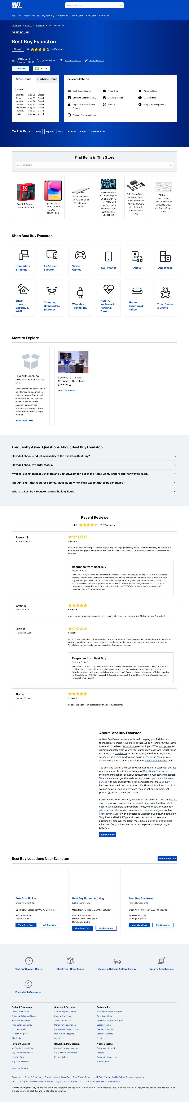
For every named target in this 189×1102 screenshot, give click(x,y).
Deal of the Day (31, 15)
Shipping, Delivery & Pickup (24, 1016)
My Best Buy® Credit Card (23, 1048)
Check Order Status (20, 1011)
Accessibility (17, 1077)
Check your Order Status (70, 968)
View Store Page (26, 925)
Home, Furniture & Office (136, 306)
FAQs (60, 131)
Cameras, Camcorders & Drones (52, 306)
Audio (137, 267)
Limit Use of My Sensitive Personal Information (32, 1081)
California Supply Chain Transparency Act (102, 1081)
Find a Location (167, 858)
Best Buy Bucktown (141, 898)
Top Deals (16, 15)
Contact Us (59, 1038)
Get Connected (66, 390)
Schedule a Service (62, 1020)
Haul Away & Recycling (64, 1034)
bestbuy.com (107, 834)
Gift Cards (91, 15)
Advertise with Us (104, 1016)
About (83, 131)
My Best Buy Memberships (55, 15)
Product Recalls (19, 1029)
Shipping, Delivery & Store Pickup (117, 968)
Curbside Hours (47, 78)
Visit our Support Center (29, 968)
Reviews (71, 131)
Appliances (165, 267)
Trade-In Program (19, 1034)
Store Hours (23, 78)
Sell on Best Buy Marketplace (109, 1011)
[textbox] (31, 401)
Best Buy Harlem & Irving (88, 898)
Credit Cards (77, 15)
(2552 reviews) (57, 49)
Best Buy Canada (20, 1068)
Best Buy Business (105, 1034)
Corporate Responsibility (108, 1057)
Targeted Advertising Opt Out (68, 1081)
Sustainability (103, 1061)
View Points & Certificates (65, 1052)
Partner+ (101, 1038)
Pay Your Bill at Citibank (22, 1052)
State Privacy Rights (81, 1077)
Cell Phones (108, 267)
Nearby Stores (98, 131)
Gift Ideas (104, 15)
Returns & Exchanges (161, 968)
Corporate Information (107, 1048)
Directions (20, 68)
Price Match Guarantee (28, 992)
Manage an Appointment (65, 1025)
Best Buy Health (104, 1025)
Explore (49, 131)
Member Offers (60, 1057)
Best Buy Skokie (26, 898)
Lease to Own (18, 1057)
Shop (38, 131)
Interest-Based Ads (62, 1077)
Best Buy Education (105, 1029)
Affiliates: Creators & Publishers (110, 1020)
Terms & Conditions (33, 1077)
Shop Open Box (24, 420)
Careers (100, 1052)
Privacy (48, 1077)
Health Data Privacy (101, 1077)
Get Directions (49, 925)
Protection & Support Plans (66, 1029)
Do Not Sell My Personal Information (128, 1077)
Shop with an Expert (63, 1016)
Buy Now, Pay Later (20, 1061)
